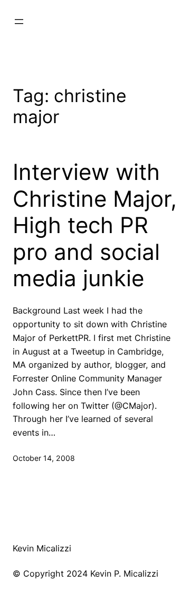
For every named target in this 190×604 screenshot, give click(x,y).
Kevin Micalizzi (42, 548)
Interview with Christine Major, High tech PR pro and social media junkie (95, 225)
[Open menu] (19, 21)
